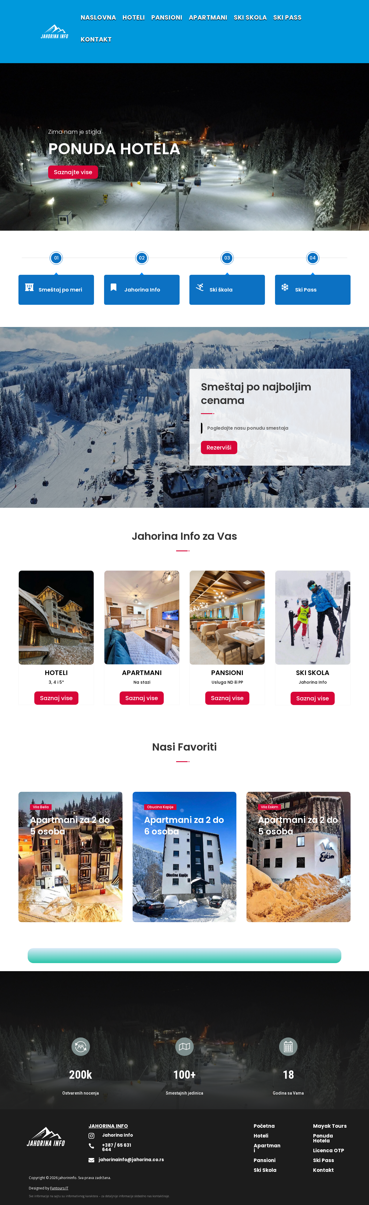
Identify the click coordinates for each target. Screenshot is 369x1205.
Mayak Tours (330, 1126)
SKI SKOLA (250, 17)
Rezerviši (219, 447)
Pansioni (265, 1160)
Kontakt (323, 1170)
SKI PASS (287, 17)
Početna (264, 1126)
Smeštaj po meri (60, 289)
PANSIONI (166, 17)
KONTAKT (96, 39)
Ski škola (221, 289)
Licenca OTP (328, 1150)
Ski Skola (265, 1170)
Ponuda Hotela (323, 1138)
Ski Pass (306, 289)
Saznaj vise (56, 698)
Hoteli (261, 1135)
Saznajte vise (73, 172)
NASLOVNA (98, 17)
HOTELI (134, 17)
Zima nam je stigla (74, 132)
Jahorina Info (142, 289)
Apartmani (267, 1148)
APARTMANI (208, 17)
